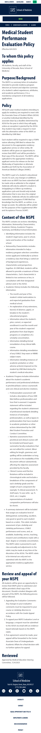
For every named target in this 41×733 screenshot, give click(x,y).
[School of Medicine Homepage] (12, 9)
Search (28, 2)
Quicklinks (20, 2)
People (7, 25)
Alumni (33, 25)
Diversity (20, 699)
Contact (20, 706)
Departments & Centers (20, 25)
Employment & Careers (20, 718)
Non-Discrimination (20, 724)
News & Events (9, 2)
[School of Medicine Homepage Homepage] (20, 675)
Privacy (20, 730)
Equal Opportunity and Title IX (20, 712)
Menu (21, 19)
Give (34, 2)
